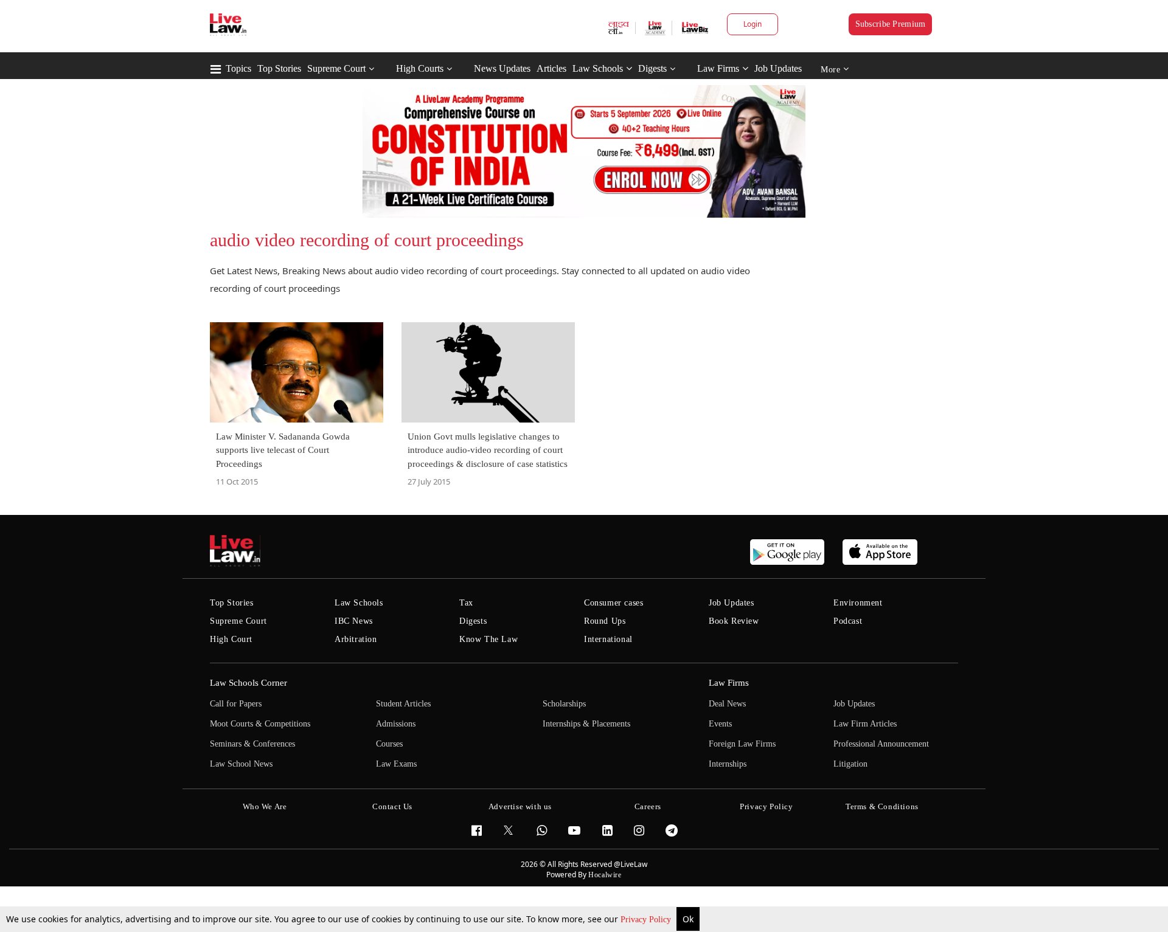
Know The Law (488, 639)
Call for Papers (236, 703)
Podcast (847, 621)
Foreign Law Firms (742, 743)
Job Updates (778, 68)
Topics (238, 68)
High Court (231, 639)
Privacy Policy (646, 919)
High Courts (419, 68)
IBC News (354, 621)
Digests (652, 68)
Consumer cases (613, 602)
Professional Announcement (881, 743)
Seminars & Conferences (252, 743)
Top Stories (279, 68)
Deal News (727, 703)
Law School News (241, 763)
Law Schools (597, 68)
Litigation (850, 763)
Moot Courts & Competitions (260, 723)
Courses (389, 743)
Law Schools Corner (248, 683)
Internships (727, 763)
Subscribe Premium (890, 24)
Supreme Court (336, 68)
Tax (466, 602)
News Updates (502, 68)
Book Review (734, 621)
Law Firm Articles (865, 723)
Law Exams (396, 763)
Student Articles (403, 703)
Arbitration (356, 639)
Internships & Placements (586, 723)
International (608, 639)
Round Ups (604, 621)
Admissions (395, 723)
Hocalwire (604, 875)
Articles (551, 68)
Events (720, 723)
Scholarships (564, 703)
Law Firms (718, 68)
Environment (858, 602)
